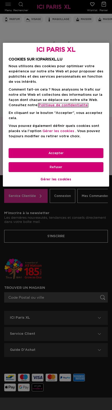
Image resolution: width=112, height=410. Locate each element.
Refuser (56, 167)
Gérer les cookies (56, 179)
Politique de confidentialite (63, 105)
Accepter (56, 153)
